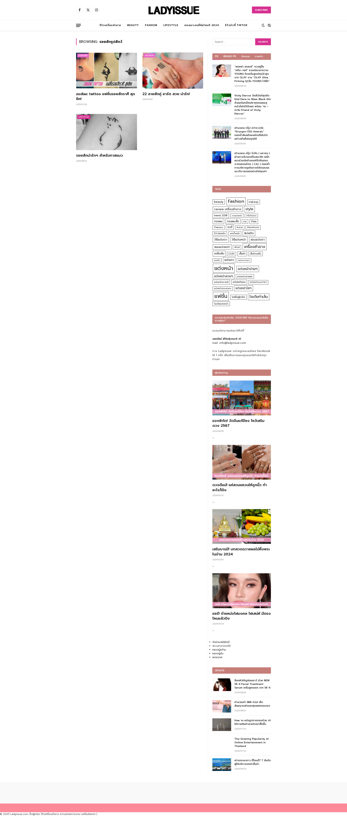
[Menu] (78, 25)
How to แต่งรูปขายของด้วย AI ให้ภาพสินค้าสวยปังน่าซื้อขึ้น (252, 722)
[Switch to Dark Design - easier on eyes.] (263, 25)
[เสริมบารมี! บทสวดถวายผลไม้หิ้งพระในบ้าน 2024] (241, 526)
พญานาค (217, 657)
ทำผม (254, 221)
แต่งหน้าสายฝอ (244, 276)
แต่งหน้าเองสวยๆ (222, 288)
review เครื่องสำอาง (227, 209)
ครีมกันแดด (251, 215)
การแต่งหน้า (237, 215)
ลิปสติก (249, 233)
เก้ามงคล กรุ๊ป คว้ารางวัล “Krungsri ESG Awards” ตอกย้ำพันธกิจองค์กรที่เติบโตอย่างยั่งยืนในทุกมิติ (251, 133)
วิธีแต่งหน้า (239, 239)
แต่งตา (229, 260)
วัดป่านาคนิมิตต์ (221, 642)
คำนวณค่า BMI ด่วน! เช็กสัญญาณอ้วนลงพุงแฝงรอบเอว (252, 704)
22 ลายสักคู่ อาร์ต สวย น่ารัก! (166, 94)
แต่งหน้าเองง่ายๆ (258, 282)
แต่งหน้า (223, 268)
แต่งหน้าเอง (239, 282)
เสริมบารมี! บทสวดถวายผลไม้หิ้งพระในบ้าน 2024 (241, 551)
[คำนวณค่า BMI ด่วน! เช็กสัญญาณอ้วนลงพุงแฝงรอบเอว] (221, 706)
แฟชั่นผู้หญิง (238, 297)
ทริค (245, 221)
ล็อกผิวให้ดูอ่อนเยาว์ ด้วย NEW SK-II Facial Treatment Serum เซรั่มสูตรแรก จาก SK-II (252, 684)
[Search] (269, 25)
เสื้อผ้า (242, 254)
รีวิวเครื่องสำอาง (110, 25)
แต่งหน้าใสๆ (243, 288)
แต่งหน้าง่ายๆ (248, 268)
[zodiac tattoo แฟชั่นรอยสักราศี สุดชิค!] (106, 70)
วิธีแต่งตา (220, 239)
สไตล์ (237, 247)
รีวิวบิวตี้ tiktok (236, 25)
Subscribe (261, 10)
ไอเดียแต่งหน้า (221, 303)
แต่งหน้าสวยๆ (223, 276)
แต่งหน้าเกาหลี (221, 282)
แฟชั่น (220, 296)
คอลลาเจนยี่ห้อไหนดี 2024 (201, 25)
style (249, 209)
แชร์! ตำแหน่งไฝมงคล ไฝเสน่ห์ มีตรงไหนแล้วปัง (241, 616)
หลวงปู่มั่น (217, 653)
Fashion (151, 25)
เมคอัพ (231, 253)
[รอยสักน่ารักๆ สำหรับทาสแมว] (106, 132)
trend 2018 (221, 215)
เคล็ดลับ (219, 253)
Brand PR (229, 56)
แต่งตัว (217, 260)
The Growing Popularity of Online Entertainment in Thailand (251, 742)
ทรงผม (218, 221)
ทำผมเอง (218, 227)
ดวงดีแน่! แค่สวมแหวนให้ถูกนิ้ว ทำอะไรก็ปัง (239, 487)
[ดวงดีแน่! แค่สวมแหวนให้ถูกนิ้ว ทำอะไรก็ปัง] (241, 462)
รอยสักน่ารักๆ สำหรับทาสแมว (99, 155)
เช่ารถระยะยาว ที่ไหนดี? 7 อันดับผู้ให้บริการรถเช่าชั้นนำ (252, 762)
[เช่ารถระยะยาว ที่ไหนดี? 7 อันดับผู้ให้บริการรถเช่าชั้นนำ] (221, 764)
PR (216, 56)
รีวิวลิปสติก (220, 233)
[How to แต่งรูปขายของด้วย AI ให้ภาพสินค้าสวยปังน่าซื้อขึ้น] (221, 724)
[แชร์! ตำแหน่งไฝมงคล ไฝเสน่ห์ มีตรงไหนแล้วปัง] (241, 590)
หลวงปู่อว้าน (219, 650)
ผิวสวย (240, 227)
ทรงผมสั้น (233, 221)
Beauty (133, 25)
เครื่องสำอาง (254, 247)
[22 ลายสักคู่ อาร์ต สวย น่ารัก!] (172, 70)
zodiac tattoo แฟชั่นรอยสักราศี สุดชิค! (105, 96)
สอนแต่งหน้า (222, 247)
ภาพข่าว (259, 56)
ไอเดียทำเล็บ (258, 296)
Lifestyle (170, 25)
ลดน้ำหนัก (235, 233)
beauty (218, 202)
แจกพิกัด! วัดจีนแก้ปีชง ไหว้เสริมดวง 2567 (238, 423)
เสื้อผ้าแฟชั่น (255, 253)
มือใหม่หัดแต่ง (253, 227)
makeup (253, 202)
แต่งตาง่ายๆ (244, 260)
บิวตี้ (229, 227)
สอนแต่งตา (257, 239)
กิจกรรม (245, 56)
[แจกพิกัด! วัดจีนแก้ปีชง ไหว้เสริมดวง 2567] (241, 398)
